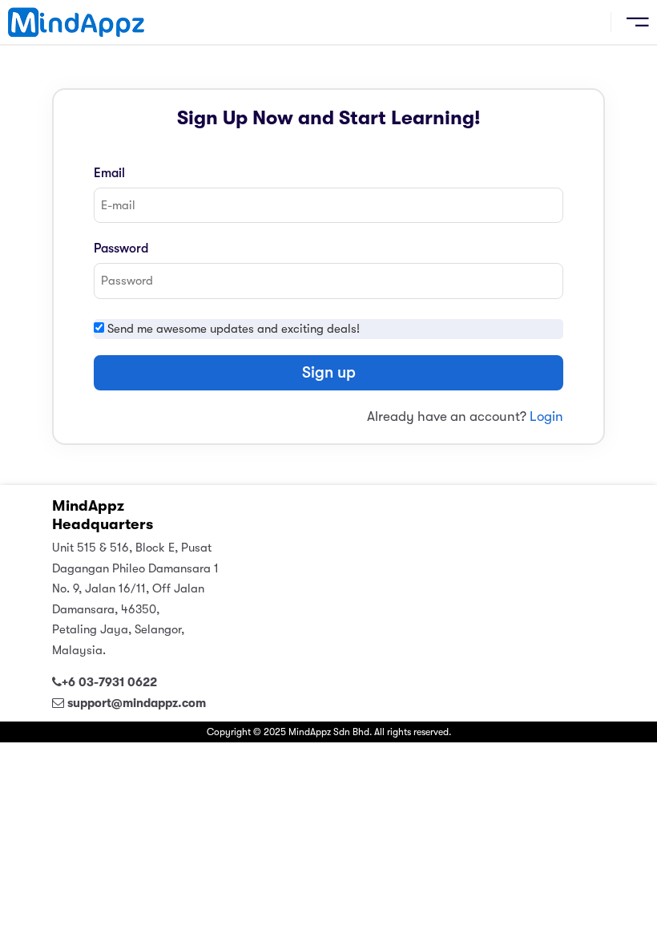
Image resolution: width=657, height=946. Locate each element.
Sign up (329, 372)
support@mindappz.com (136, 703)
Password (121, 248)
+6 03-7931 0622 (109, 682)
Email (109, 173)
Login (546, 416)
